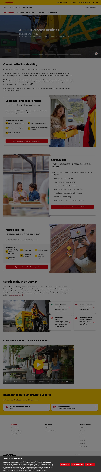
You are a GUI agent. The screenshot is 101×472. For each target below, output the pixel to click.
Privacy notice (37, 470)
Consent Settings (65, 464)
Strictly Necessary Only (77, 464)
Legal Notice (44, 470)
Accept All (89, 464)
